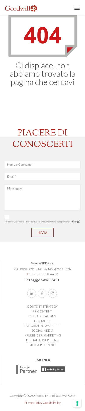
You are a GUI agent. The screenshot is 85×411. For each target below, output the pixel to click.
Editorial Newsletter (42, 326)
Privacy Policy (33, 402)
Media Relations (42, 316)
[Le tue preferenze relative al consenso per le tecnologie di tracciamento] (77, 403)
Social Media (42, 330)
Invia (42, 232)
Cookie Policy (52, 402)
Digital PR (42, 321)
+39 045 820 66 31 (42, 274)
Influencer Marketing (42, 335)
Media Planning (42, 345)
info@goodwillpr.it (43, 280)
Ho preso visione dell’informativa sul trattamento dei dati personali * (42, 221)
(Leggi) (76, 221)
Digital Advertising (42, 340)
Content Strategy (42, 306)
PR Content (42, 311)
